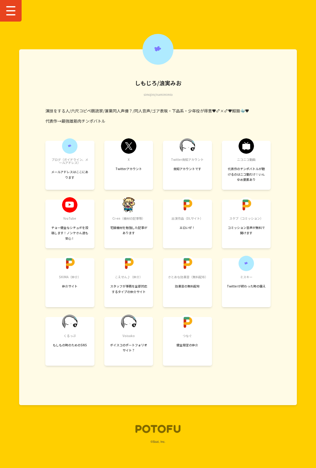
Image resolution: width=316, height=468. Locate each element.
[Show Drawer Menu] (11, 11)
